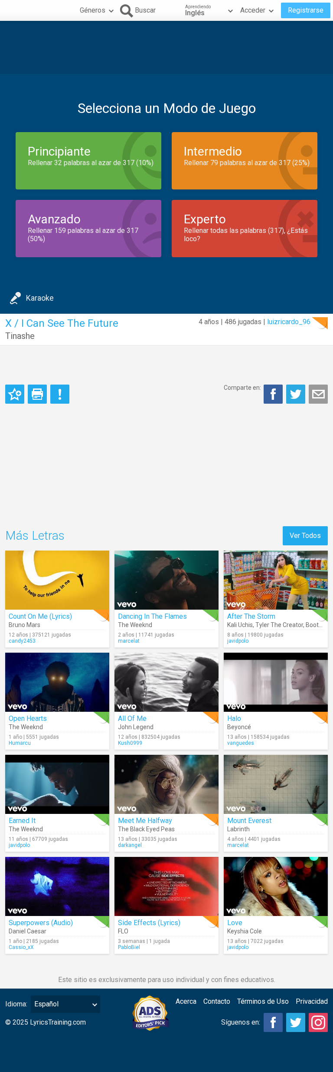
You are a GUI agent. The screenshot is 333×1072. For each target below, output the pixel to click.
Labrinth (238, 829)
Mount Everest (249, 820)
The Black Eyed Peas (146, 829)
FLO (123, 931)
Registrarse (305, 10)
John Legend (135, 727)
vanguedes (240, 743)
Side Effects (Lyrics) (149, 923)
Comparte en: (242, 388)
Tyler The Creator (279, 624)
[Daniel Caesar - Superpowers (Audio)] (57, 886)
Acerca (186, 1001)
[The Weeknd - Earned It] (57, 784)
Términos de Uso (263, 1001)
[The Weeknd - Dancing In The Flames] (166, 580)
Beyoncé (239, 727)
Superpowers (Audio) (41, 923)
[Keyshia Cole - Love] (276, 886)
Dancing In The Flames (152, 616)
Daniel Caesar (27, 931)
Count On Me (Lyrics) (40, 616)
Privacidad (312, 1001)
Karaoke (40, 297)
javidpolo (237, 641)
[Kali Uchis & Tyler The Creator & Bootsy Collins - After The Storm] (276, 580)
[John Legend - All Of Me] (166, 682)
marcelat (129, 641)
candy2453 (22, 641)
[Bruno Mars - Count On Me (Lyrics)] (57, 580)
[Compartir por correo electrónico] (318, 394)
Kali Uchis (240, 624)
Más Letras (35, 535)
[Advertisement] (166, 47)
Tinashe (20, 336)
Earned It (22, 820)
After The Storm (251, 616)
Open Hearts (28, 718)
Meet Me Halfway (145, 820)
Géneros (92, 10)
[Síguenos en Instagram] (318, 1022)
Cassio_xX (21, 947)
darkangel (130, 845)
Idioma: (16, 1004)
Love (234, 923)
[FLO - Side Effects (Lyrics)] (166, 886)
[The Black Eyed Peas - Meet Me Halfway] (166, 784)
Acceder (252, 10)
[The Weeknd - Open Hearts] (57, 682)
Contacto (216, 1001)
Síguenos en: (240, 1022)
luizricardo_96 (288, 322)
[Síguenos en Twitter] (295, 1022)
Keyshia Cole (244, 931)
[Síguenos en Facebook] (273, 1022)
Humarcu (20, 743)
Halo (234, 718)
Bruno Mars (24, 624)
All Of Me (132, 718)
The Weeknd (135, 624)
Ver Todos (305, 535)
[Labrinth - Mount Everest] (276, 784)
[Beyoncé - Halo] (276, 682)
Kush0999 (130, 743)
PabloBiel (129, 947)
